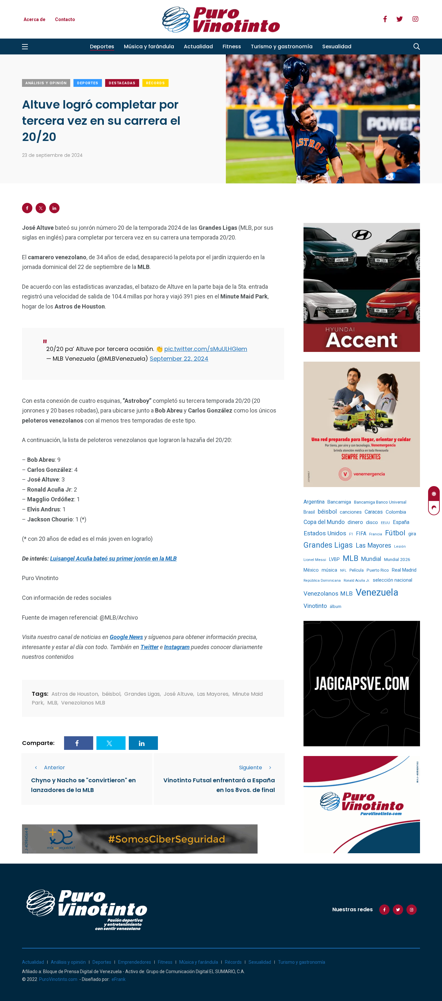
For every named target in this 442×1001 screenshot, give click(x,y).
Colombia (396, 512)
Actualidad (198, 46)
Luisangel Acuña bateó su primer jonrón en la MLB (113, 558)
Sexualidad (336, 46)
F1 (351, 534)
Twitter (149, 647)
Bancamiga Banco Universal (380, 502)
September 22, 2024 (179, 359)
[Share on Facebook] (27, 208)
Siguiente (250, 767)
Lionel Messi (315, 559)
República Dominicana (322, 580)
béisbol (111, 694)
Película (356, 570)
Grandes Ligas (142, 694)
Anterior (54, 767)
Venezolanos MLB (83, 702)
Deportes (102, 46)
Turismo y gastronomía (282, 46)
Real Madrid (404, 570)
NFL (343, 570)
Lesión (400, 546)
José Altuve (178, 694)
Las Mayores (212, 694)
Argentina (314, 502)
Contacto (65, 19)
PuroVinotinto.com (58, 979)
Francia (375, 534)
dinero (355, 522)
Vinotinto (315, 605)
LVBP (334, 559)
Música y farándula (149, 46)
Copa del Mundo (324, 522)
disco (372, 522)
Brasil (309, 512)
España (401, 522)
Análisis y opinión (46, 83)
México (311, 570)
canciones (351, 512)
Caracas (374, 512)
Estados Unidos (325, 533)
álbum (335, 606)
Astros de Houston (74, 694)
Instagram (177, 647)
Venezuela (377, 592)
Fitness (232, 46)
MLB (52, 702)
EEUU (385, 523)
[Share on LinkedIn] (54, 208)
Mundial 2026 (397, 559)
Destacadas (122, 83)
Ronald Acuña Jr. (357, 580)
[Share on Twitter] (41, 208)
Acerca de (34, 19)
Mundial (371, 558)
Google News (126, 637)
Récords (155, 83)
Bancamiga (339, 502)
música (329, 570)
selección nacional (392, 580)
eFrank (119, 979)
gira (412, 534)
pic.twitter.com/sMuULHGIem (205, 349)
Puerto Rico (378, 570)
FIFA (361, 534)
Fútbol (395, 533)
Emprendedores (134, 962)
